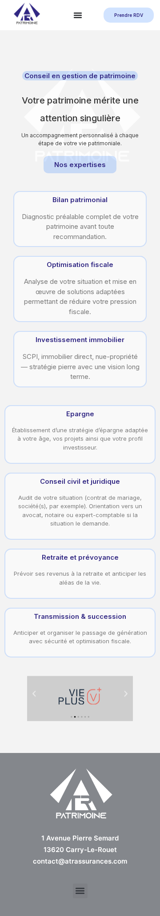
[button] (34, 694)
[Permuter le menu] (77, 15)
